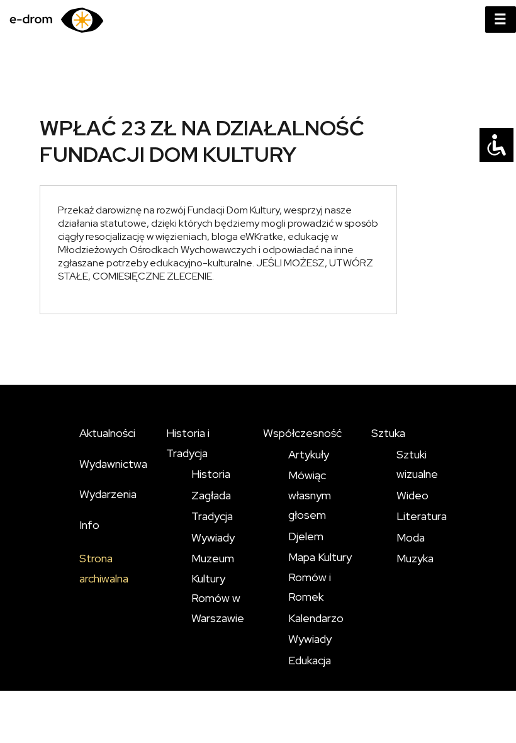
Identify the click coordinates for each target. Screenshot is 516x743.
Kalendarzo (316, 618)
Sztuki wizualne (417, 464)
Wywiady (213, 537)
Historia (210, 474)
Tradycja (212, 516)
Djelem (305, 536)
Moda (410, 537)
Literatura (421, 516)
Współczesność (302, 433)
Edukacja (309, 660)
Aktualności (107, 433)
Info (89, 525)
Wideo (412, 495)
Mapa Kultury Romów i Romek (320, 577)
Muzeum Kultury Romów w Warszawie (217, 588)
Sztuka (388, 433)
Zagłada (211, 495)
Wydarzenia (108, 494)
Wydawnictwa (113, 464)
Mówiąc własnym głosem (309, 495)
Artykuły (308, 454)
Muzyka (415, 558)
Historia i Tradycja (188, 443)
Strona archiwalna (103, 568)
